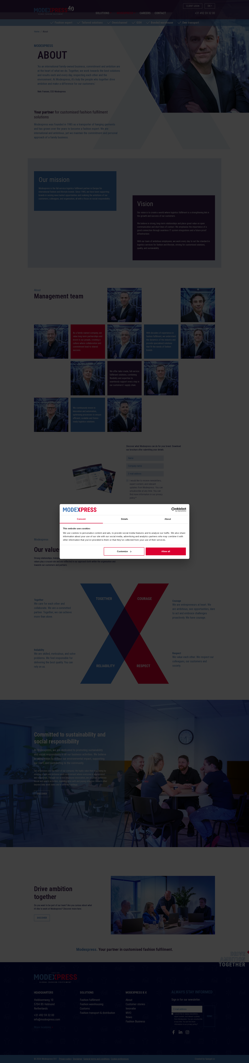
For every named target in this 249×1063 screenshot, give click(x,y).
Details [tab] (124, 519)
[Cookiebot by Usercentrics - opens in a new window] (173, 509)
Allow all (165, 551)
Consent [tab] (81, 519)
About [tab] (168, 519)
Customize (122, 551)
